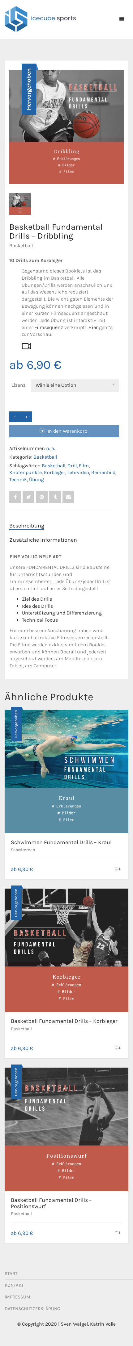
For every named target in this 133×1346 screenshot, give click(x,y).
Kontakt (14, 1285)
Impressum (17, 1297)
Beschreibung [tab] (26, 525)
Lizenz (18, 385)
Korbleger (54, 472)
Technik (18, 479)
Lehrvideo (78, 472)
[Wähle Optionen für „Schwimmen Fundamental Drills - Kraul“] (118, 869)
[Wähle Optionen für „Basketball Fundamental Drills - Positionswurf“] (118, 1233)
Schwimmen (23, 849)
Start (11, 1273)
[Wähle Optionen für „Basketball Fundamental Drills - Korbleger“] (118, 1048)
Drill (72, 466)
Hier (93, 327)
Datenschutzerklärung (32, 1308)
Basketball (21, 245)
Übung (36, 479)
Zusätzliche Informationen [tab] (43, 539)
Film (84, 466)
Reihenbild (103, 472)
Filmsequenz (48, 327)
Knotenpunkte (25, 472)
